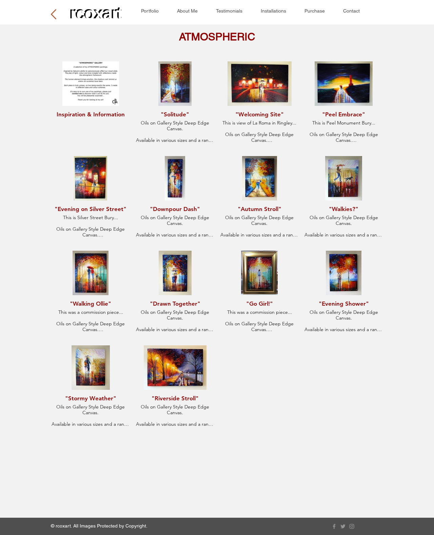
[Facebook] (334, 526)
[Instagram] (352, 526)
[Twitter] (343, 526)
